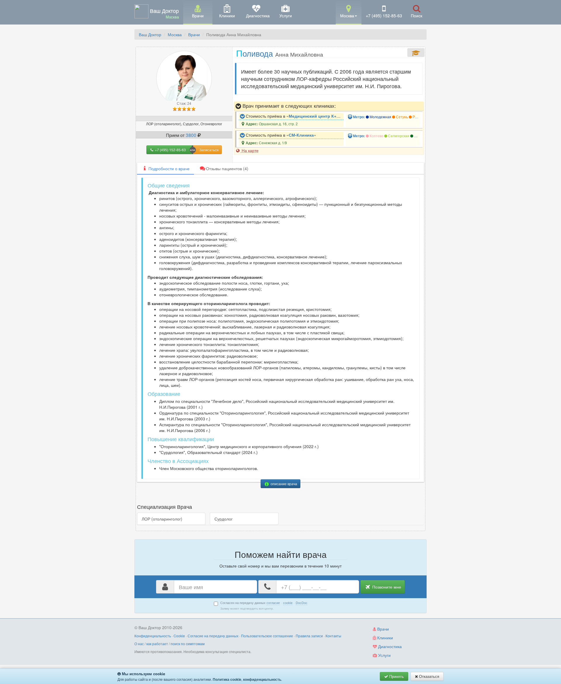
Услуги (384, 655)
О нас (139, 643)
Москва (175, 34)
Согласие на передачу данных (213, 635)
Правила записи (309, 635)
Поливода (279, 53)
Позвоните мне (386, 587)
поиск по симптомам (188, 643)
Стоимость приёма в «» (294, 116)
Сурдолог (223, 519)
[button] (348, 12)
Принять (396, 676)
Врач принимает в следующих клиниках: (288, 105)
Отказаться (428, 676)
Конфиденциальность (152, 635)
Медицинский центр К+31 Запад (321, 116)
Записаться (209, 149)
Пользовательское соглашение (267, 635)
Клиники (384, 638)
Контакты (333, 635)
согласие (273, 602)
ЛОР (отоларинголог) (162, 519)
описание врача (283, 483)
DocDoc (301, 602)
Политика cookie (227, 679)
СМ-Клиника (301, 135)
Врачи (194, 34)
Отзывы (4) (227, 168)
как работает (157, 643)
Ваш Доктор (150, 34)
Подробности (169, 168)
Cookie (179, 635)
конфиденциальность (262, 679)
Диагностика (389, 646)
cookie (287, 602)
